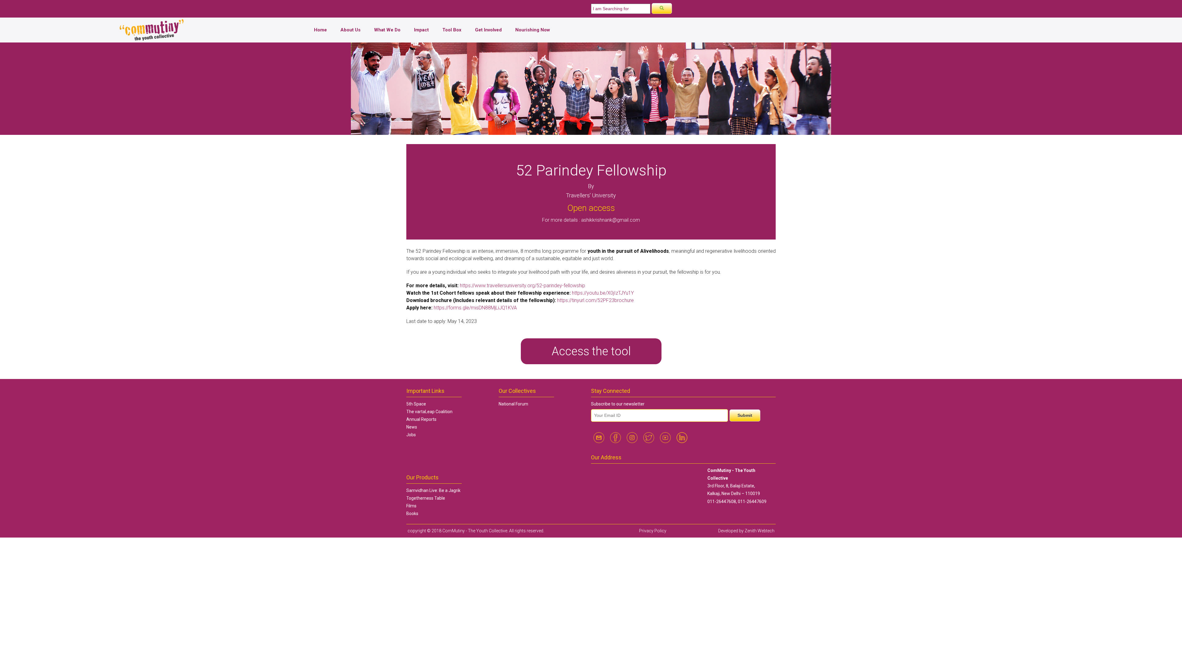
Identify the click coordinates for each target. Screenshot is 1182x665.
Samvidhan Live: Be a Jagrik (433, 490)
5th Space (416, 403)
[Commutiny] (151, 39)
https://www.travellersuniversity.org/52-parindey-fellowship (522, 285)
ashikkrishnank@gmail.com (610, 220)
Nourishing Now (532, 30)
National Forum (513, 403)
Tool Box (451, 30)
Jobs (411, 434)
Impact (421, 30)
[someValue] (662, 8)
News (411, 427)
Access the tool (591, 351)
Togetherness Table (425, 498)
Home (320, 30)
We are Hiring (428, 6)
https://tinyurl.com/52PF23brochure (595, 300)
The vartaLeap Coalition (429, 411)
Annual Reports (421, 419)
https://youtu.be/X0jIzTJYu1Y (603, 293)
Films (411, 505)
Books (412, 513)
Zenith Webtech (759, 530)
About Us (350, 30)
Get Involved (488, 30)
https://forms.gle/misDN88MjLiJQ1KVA (475, 308)
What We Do (387, 30)
